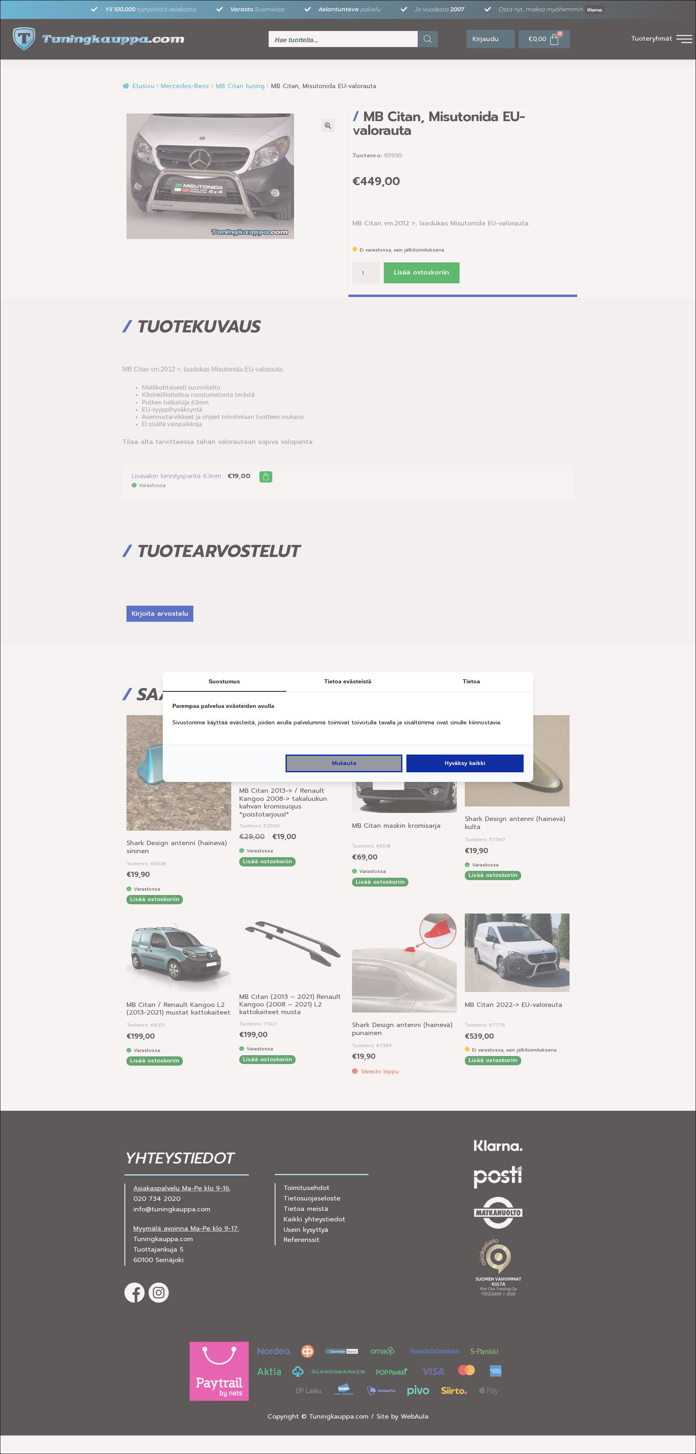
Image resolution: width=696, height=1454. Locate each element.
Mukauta (344, 763)
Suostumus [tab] (224, 681)
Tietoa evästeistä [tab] (347, 681)
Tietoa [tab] (471, 681)
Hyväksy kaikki (465, 763)
